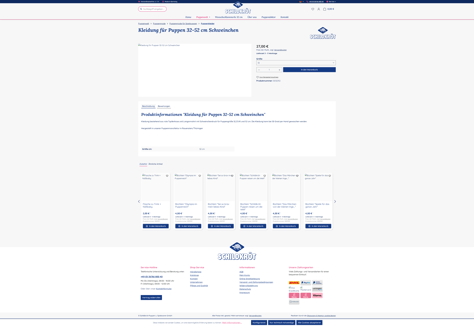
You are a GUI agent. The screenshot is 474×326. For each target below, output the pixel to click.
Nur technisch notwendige (282, 322)
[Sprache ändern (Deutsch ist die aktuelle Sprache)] (301, 1)
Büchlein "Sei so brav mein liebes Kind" (218, 205)
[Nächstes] (335, 201)
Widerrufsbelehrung (248, 285)
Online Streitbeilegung (249, 278)
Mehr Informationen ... (232, 322)
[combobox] (155, 9)
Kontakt (194, 278)
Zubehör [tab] (143, 164)
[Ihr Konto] (319, 9)
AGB (241, 272)
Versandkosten (280, 50)
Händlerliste (195, 272)
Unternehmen (196, 282)
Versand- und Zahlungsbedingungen (256, 282)
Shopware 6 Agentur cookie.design (321, 316)
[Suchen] (140, 9)
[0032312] (194, 70)
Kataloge (194, 275)
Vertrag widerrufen (151, 297)
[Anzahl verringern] (259, 69)
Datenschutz (245, 289)
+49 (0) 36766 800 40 (316, 1)
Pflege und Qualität (199, 285)
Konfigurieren (259, 322)
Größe (259, 58)
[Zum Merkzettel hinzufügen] (167, 176)
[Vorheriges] (139, 201)
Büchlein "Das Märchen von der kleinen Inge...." (284, 205)
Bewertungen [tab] (164, 106)
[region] (195, 70)
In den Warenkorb (309, 69)
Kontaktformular (164, 288)
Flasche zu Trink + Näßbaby (152, 205)
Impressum (244, 292)
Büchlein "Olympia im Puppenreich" (186, 205)
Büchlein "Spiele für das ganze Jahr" (317, 205)
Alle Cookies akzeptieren (309, 322)
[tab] (148, 106)
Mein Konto (244, 275)
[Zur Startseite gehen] (238, 9)
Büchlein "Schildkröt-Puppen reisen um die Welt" (251, 207)
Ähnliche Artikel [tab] (155, 164)
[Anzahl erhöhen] (279, 69)
